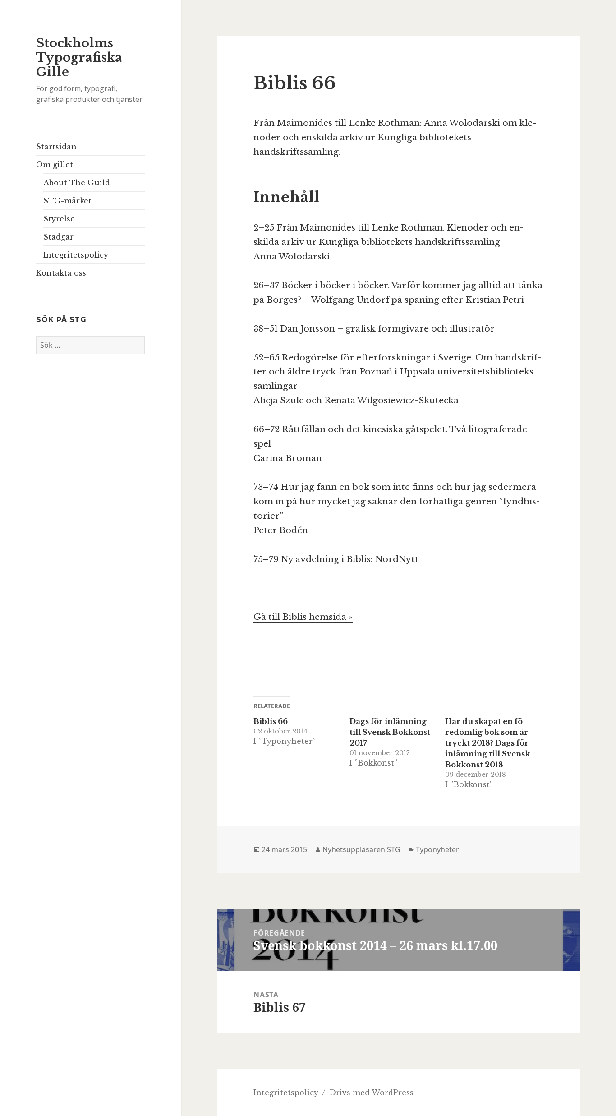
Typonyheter (437, 849)
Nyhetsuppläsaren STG (361, 849)
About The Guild (76, 182)
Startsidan (56, 146)
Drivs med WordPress (371, 1092)
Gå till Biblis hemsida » (303, 617)
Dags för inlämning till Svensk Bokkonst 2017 (389, 732)
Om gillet (54, 164)
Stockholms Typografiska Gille (79, 57)
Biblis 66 (270, 721)
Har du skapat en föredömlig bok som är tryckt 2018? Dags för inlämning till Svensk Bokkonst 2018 (487, 743)
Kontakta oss (61, 272)
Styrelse (59, 218)
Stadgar (58, 236)
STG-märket (67, 200)
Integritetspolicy (75, 254)
